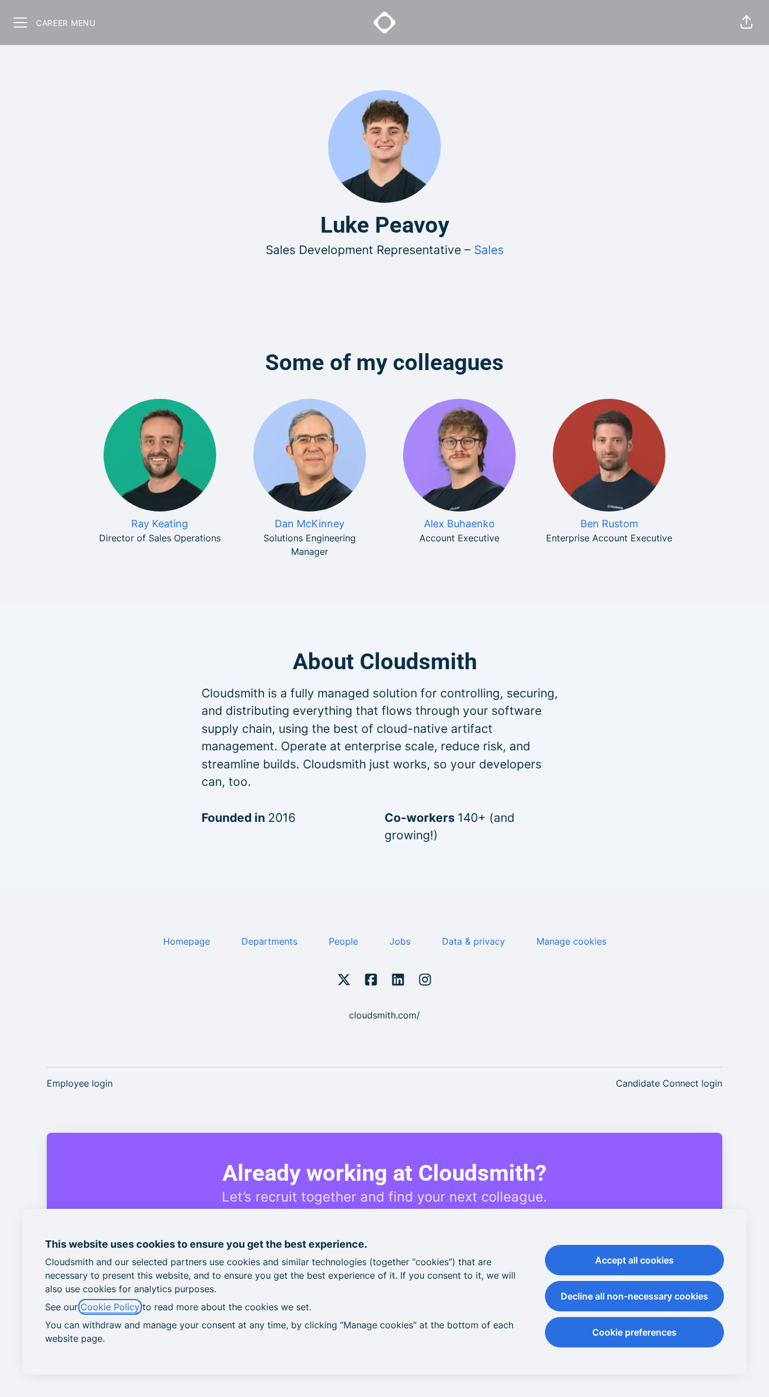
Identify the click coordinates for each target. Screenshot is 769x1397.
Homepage (186, 941)
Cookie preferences (634, 1332)
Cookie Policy (110, 1307)
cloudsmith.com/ (384, 1015)
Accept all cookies (634, 1260)
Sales (489, 250)
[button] (746, 22)
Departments (269, 941)
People (343, 941)
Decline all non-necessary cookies (634, 1296)
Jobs (400, 941)
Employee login (80, 1083)
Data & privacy (473, 941)
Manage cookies (571, 941)
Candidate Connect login (669, 1083)
